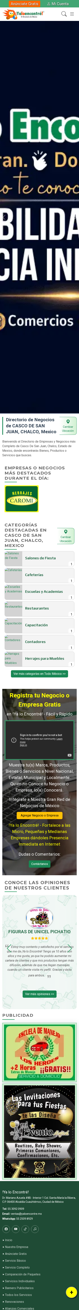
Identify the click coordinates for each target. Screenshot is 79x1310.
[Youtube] (16, 1229)
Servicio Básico (15, 1260)
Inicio (8, 1240)
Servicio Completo (17, 1267)
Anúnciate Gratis (24, 4)
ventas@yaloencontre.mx (26, 1213)
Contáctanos (39, 864)
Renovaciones (14, 1301)
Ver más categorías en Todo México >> (39, 674)
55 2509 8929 (24, 1218)
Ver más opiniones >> (39, 994)
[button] (4, 217)
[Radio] (35, 1229)
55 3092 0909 (16, 1208)
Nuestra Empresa (16, 1247)
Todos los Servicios (18, 1294)
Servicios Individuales (20, 1281)
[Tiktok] (25, 1229)
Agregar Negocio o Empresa (39, 815)
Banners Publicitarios (19, 1288)
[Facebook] (6, 1229)
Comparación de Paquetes (22, 1274)
